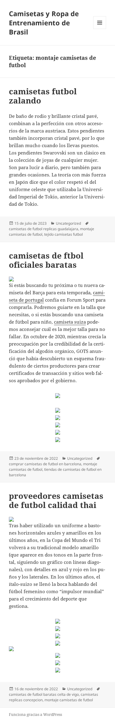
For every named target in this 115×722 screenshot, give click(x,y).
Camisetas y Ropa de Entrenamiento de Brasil (44, 22)
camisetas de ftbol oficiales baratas (46, 260)
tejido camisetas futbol (63, 234)
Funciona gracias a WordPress (35, 714)
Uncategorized (68, 223)
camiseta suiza (70, 322)
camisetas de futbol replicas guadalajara (43, 228)
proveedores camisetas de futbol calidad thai (56, 500)
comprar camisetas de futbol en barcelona (45, 463)
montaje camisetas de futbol (68, 699)
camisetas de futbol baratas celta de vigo (44, 694)
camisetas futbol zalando (43, 96)
